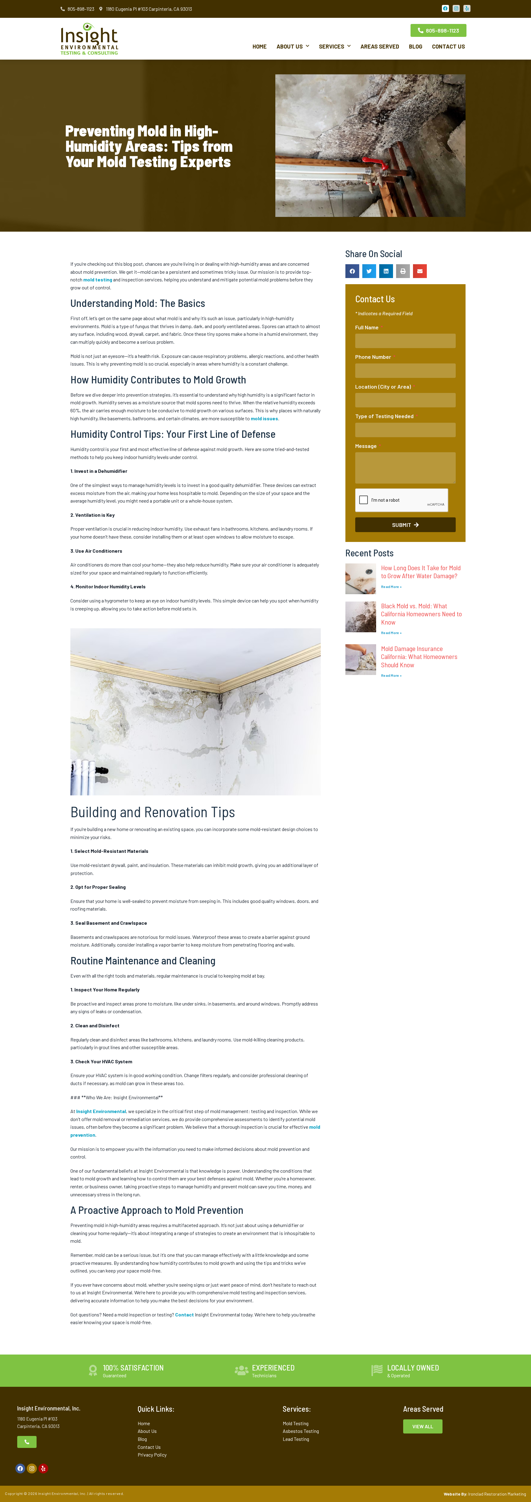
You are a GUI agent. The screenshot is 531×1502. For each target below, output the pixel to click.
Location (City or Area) (383, 386)
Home (260, 46)
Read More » (391, 586)
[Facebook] (20, 1468)
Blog (415, 46)
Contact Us (448, 46)
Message (366, 445)
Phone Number (373, 356)
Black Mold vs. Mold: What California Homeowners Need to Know (421, 614)
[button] (352, 271)
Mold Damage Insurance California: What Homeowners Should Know (419, 656)
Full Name (367, 327)
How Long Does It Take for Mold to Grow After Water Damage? (421, 571)
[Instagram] (32, 1468)
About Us (290, 46)
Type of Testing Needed (385, 416)
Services (331, 46)
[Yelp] (43, 1468)
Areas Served (379, 46)
